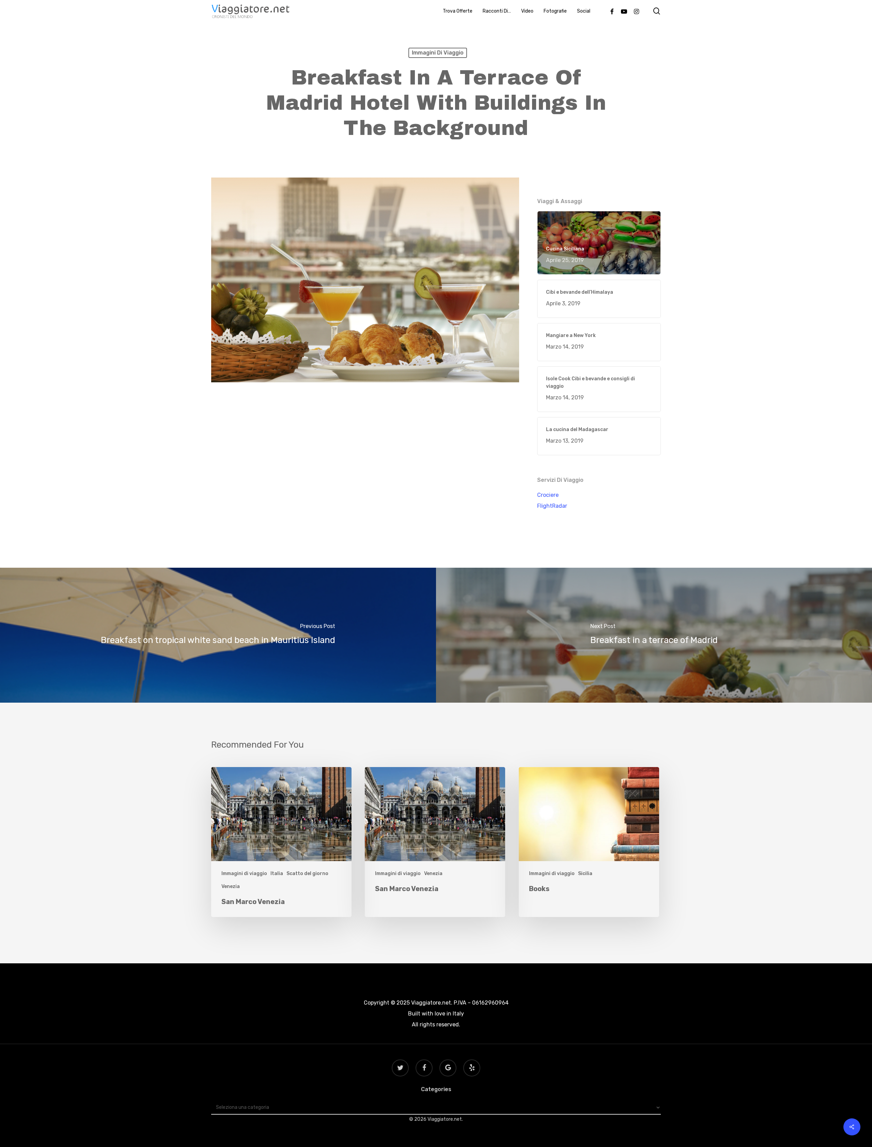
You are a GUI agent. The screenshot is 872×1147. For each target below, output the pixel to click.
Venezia (230, 886)
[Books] (589, 842)
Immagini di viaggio (438, 52)
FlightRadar (552, 506)
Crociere (548, 495)
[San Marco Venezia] (281, 842)
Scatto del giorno (307, 873)
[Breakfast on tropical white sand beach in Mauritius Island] (218, 635)
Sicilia (585, 873)
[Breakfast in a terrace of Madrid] (654, 635)
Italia (276, 873)
